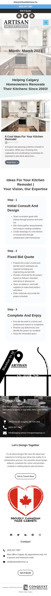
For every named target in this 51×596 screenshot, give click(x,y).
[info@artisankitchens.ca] (15, 561)
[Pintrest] (33, 535)
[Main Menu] (46, 22)
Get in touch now (25, 476)
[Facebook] (19, 16)
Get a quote (25, 573)
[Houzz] (25, 535)
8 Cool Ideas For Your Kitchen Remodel (24, 138)
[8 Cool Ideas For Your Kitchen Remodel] (25, 115)
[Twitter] (25, 16)
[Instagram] (32, 16)
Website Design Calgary (25, 592)
